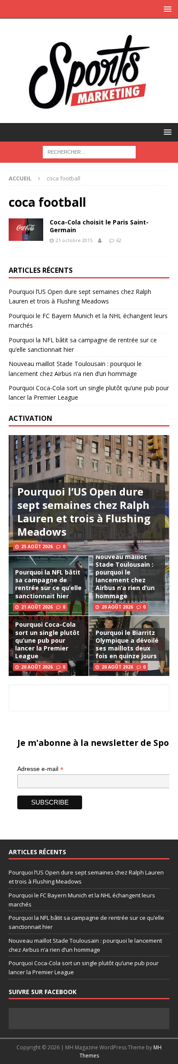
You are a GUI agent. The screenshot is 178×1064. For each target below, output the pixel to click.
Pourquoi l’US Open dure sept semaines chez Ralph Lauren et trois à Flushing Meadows (83, 511)
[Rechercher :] (89, 151)
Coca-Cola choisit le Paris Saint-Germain (99, 226)
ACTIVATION (30, 418)
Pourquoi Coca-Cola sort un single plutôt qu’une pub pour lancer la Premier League (47, 640)
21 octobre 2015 (74, 240)
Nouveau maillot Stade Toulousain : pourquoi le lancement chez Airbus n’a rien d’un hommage (125, 576)
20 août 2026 (117, 607)
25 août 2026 (37, 546)
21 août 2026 (37, 607)
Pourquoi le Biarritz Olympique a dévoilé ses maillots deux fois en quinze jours (127, 644)
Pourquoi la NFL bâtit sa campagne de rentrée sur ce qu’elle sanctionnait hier (48, 584)
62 (118, 240)
